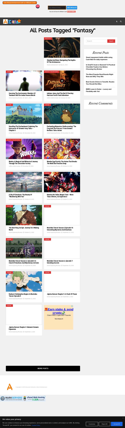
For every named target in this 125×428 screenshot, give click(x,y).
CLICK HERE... (71, 11)
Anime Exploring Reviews (15, 98)
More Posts (43, 368)
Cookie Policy (36, 425)
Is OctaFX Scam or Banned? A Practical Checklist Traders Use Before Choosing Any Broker (100, 67)
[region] (62, 422)
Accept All (117, 424)
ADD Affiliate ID (71, 7)
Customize (92, 424)
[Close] (123, 418)
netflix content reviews (53, 98)
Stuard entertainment (52, 65)
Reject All (104, 424)
